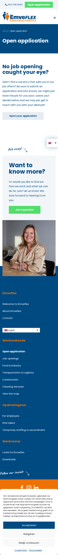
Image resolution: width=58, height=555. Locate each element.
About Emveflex (11, 311)
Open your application (23, 115)
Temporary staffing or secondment (23, 430)
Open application (39, 4)
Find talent (8, 423)
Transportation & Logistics (18, 372)
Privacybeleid (35, 550)
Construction (10, 379)
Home (5, 31)
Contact (7, 318)
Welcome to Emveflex (15, 304)
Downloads (9, 459)
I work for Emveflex (13, 452)
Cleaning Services (13, 386)
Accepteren (29, 525)
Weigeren (29, 534)
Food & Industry (11, 365)
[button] (52, 143)
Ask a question (25, 209)
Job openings (10, 358)
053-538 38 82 (15, 4)
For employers (10, 416)
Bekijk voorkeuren (29, 542)
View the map (10, 393)
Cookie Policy (21, 550)
